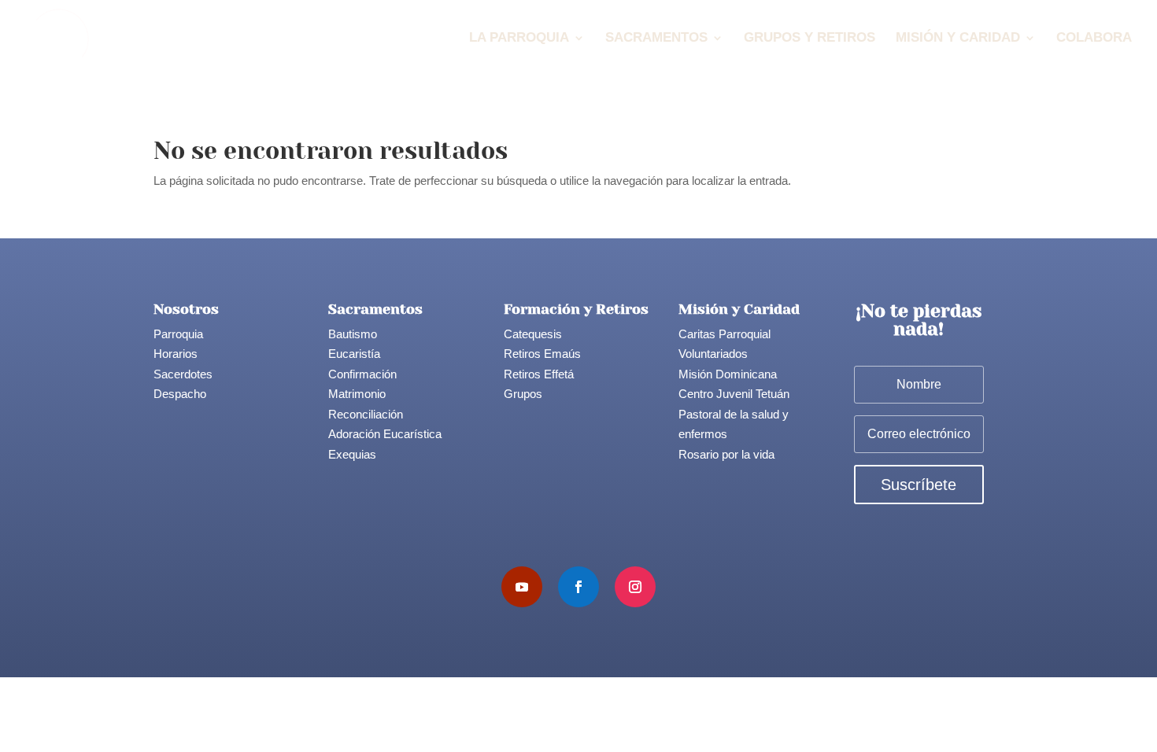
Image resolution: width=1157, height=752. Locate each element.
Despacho (179, 393)
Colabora (1094, 38)
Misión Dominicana (727, 374)
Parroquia (178, 334)
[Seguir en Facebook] (578, 586)
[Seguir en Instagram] (635, 586)
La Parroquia (519, 38)
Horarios (175, 353)
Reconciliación (365, 414)
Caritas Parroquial (724, 334)
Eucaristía (354, 353)
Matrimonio (357, 393)
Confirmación (362, 374)
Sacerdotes (183, 374)
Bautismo (352, 334)
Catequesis (533, 334)
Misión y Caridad (958, 38)
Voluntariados (713, 353)
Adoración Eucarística (385, 434)
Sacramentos (656, 38)
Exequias (352, 454)
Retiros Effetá (539, 374)
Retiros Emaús (542, 353)
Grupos (523, 393)
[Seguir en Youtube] (521, 586)
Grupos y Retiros (809, 38)
